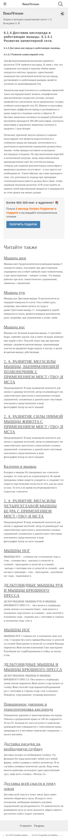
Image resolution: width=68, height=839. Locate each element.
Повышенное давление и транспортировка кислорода (28, 706)
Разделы (39, 825)
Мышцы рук (14, 292)
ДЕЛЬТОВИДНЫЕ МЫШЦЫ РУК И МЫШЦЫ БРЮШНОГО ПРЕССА (33, 590)
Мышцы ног (14, 326)
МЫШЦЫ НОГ (17, 550)
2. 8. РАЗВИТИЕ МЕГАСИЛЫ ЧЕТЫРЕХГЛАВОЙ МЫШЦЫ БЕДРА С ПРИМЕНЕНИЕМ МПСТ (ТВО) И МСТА (30, 508)
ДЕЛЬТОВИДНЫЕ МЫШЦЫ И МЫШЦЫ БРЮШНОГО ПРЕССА (33, 667)
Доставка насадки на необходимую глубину (23, 746)
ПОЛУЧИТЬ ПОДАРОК (23, 224)
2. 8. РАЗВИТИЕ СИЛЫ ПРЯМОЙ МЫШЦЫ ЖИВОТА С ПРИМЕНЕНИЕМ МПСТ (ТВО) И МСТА (33, 424)
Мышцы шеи (15, 257)
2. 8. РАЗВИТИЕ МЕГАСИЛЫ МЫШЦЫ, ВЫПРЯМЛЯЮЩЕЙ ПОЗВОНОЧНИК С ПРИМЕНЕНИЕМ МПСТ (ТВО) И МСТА (33, 371)
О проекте (26, 825)
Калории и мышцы (20, 466)
